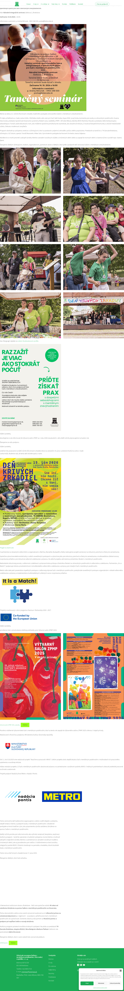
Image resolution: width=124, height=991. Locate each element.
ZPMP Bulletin (4, 943)
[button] (120, 970)
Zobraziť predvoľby (115, 983)
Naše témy (55, 4)
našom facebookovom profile (28, 341)
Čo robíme (44, 4)
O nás (35, 4)
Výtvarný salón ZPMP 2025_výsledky (10, 725)
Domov (28, 4)
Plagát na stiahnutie (7, 548)
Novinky (64, 4)
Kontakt (80, 4)
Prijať (87, 983)
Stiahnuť (25, 725)
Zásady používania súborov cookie (100, 987)
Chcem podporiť (102, 4)
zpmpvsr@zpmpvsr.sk (29, 971)
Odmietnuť (101, 983)
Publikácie (72, 4)
